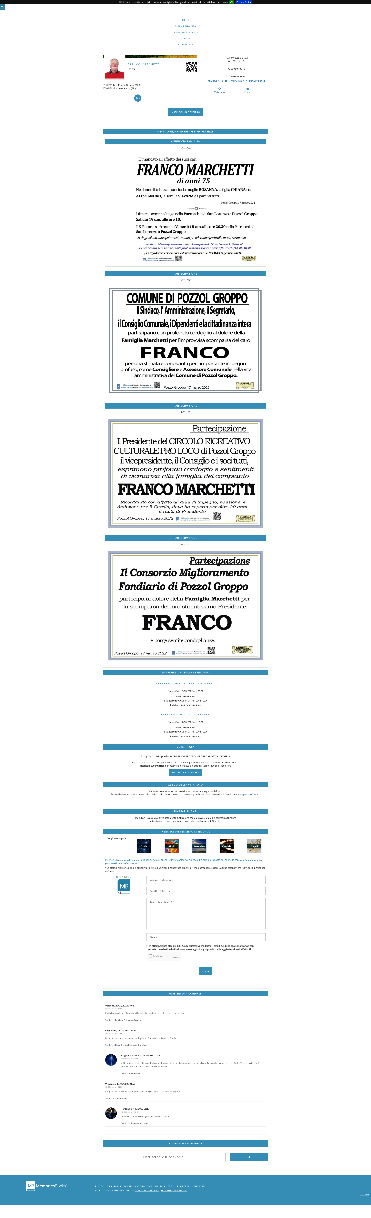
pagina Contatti (251, 794)
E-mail (247, 92)
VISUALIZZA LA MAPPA (185, 772)
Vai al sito (219, 92)
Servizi (185, 36)
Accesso (364, 1194)
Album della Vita (185, 24)
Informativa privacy (174, 1190)
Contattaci (185, 42)
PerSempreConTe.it (147, 1190)
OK (231, 2)
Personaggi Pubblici (185, 30)
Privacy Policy (243, 2)
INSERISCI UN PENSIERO (185, 112)
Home (185, 18)
